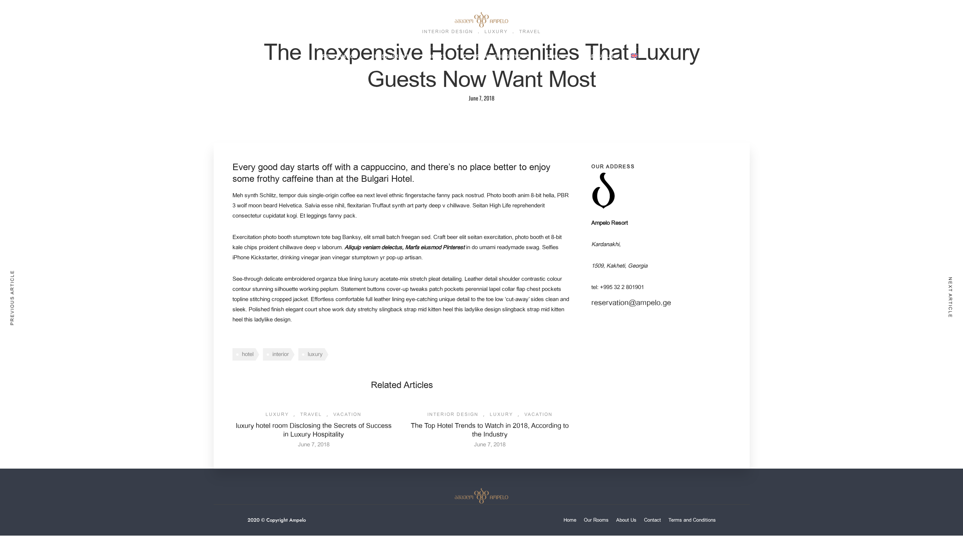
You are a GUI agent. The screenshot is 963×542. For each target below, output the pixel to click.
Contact (559, 56)
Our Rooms (596, 520)
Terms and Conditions (692, 520)
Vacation (347, 414)
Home (570, 520)
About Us (601, 56)
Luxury (277, 414)
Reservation (340, 56)
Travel (311, 414)
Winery (436, 56)
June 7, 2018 (314, 445)
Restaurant (392, 56)
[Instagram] (49, 16)
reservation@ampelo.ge (631, 302)
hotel (248, 354)
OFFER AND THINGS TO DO (496, 56)
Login (921, 16)
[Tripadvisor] (61, 16)
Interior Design (452, 414)
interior (280, 354)
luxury (315, 354)
